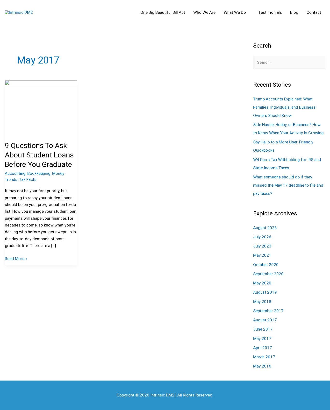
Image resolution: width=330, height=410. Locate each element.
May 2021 (262, 255)
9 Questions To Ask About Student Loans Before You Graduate (39, 155)
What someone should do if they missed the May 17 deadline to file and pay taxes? (288, 185)
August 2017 (265, 320)
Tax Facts (27, 179)
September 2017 (268, 310)
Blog (294, 12)
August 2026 (265, 227)
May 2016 (262, 366)
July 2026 (262, 236)
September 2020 (268, 273)
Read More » (16, 258)
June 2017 (263, 329)
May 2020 (262, 283)
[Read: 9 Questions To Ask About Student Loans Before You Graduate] (41, 107)
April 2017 (262, 347)
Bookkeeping (38, 173)
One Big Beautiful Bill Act (162, 12)
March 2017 (264, 356)
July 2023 (262, 246)
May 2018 (262, 301)
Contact (314, 12)
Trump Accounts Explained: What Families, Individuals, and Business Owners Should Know (284, 107)
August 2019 (265, 292)
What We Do (235, 12)
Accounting (15, 173)
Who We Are (204, 12)
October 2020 (266, 264)
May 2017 (262, 338)
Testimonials (270, 12)
